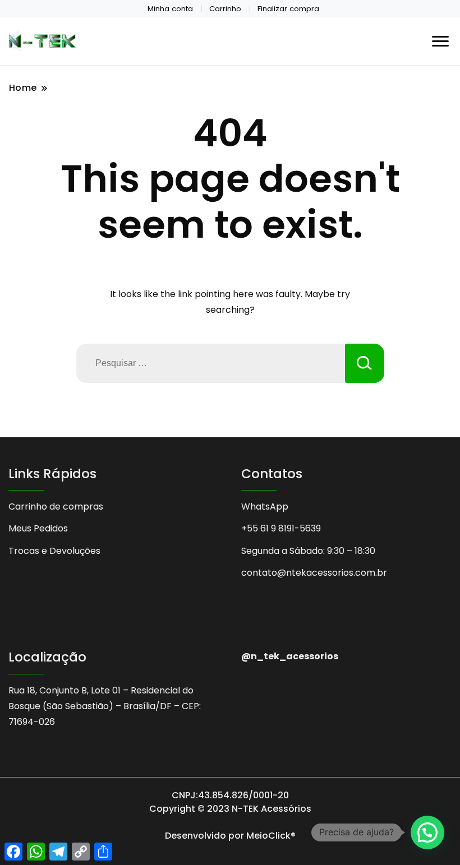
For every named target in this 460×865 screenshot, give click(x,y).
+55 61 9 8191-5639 (281, 528)
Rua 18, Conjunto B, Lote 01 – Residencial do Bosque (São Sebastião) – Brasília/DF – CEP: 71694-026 (104, 706)
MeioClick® (271, 835)
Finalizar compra (288, 8)
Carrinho (225, 8)
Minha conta (170, 8)
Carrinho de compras (55, 506)
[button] (427, 832)
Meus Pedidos (38, 528)
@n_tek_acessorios (289, 656)
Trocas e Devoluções (54, 550)
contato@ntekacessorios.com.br (314, 572)
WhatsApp (264, 506)
